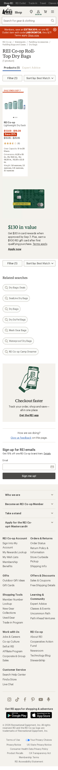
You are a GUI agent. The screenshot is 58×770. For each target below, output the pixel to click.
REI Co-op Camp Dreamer (23, 351)
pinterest (33, 699)
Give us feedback (21, 437)
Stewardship (37, 660)
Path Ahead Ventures (42, 618)
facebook (25, 699)
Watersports (20, 42)
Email (5, 460)
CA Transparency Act (40, 753)
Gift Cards (8, 585)
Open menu (52, 11)
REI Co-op (7, 42)
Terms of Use (13, 739)
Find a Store (10, 679)
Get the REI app (29, 415)
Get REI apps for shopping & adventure (29, 708)
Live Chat (8, 684)
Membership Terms (29, 757)
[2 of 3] (15, 117)
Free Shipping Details (42, 585)
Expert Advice (31, 67)
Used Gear (9, 617)
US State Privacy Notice (39, 744)
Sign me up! (29, 475)
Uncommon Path (40, 613)
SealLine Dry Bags (18, 298)
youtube (41, 699)
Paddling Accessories (38, 42)
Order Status (37, 543)
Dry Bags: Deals (17, 287)
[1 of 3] (13, 117)
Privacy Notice (14, 744)
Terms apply (40, 243)
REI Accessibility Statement (29, 761)
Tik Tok (17, 699)
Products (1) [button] (12, 67)
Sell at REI (8, 646)
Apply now (14, 249)
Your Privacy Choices (41, 739)
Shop (18, 12)
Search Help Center (14, 674)
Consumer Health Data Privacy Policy (29, 748)
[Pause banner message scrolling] (54, 30)
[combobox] (29, 20)
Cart (45, 11)
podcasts (48, 699)
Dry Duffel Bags (17, 319)
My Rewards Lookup (15, 552)
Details (47, 453)
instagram (9, 699)
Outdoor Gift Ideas (14, 580)
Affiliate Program (12, 651)
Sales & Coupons (40, 580)
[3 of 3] (17, 117)
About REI (36, 636)
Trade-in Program (13, 622)
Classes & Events (40, 608)
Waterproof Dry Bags (20, 341)
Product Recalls (15, 753)
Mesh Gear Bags (17, 330)
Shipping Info (38, 566)
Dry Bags (33, 44)
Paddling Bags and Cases (14, 44)
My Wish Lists (10, 557)
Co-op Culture (11, 641)
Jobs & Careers (11, 636)
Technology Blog (40, 655)
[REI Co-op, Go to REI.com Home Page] (7, 11)
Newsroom (36, 650)
